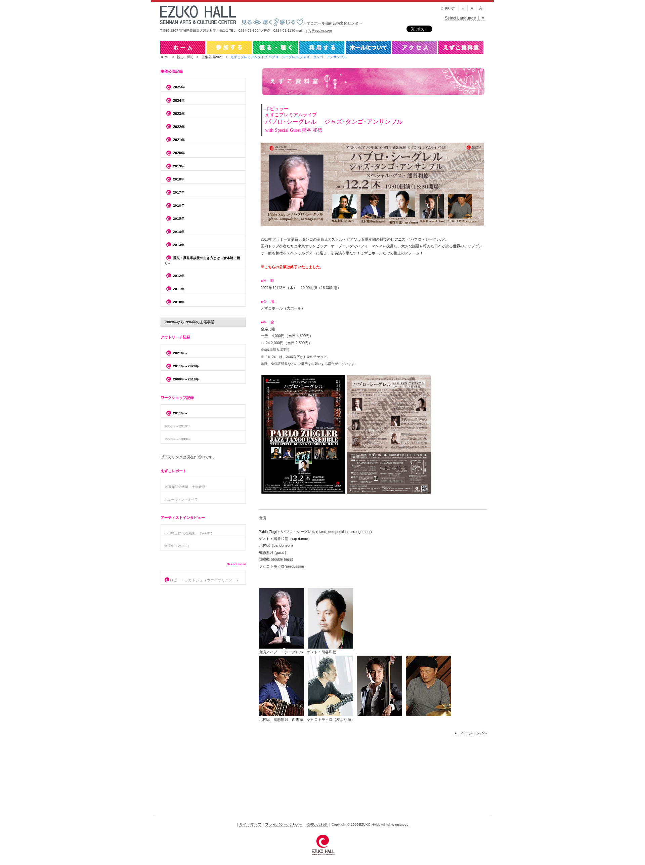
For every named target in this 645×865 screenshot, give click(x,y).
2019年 (178, 166)
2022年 (179, 127)
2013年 (178, 245)
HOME (165, 57)
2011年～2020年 (186, 366)
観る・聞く (185, 57)
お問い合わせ (317, 824)
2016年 (178, 205)
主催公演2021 (212, 57)
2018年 (178, 179)
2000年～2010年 (186, 379)
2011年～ (180, 413)
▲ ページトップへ (470, 733)
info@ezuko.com (319, 30)
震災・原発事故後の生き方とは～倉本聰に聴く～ (202, 260)
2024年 (179, 100)
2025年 (179, 87)
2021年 (179, 140)
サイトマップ (250, 824)
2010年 (178, 302)
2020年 (179, 153)
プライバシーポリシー (283, 824)
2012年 (178, 276)
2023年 (179, 114)
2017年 (178, 192)
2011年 (178, 289)
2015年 (178, 218)
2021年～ (180, 353)
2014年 (178, 232)
